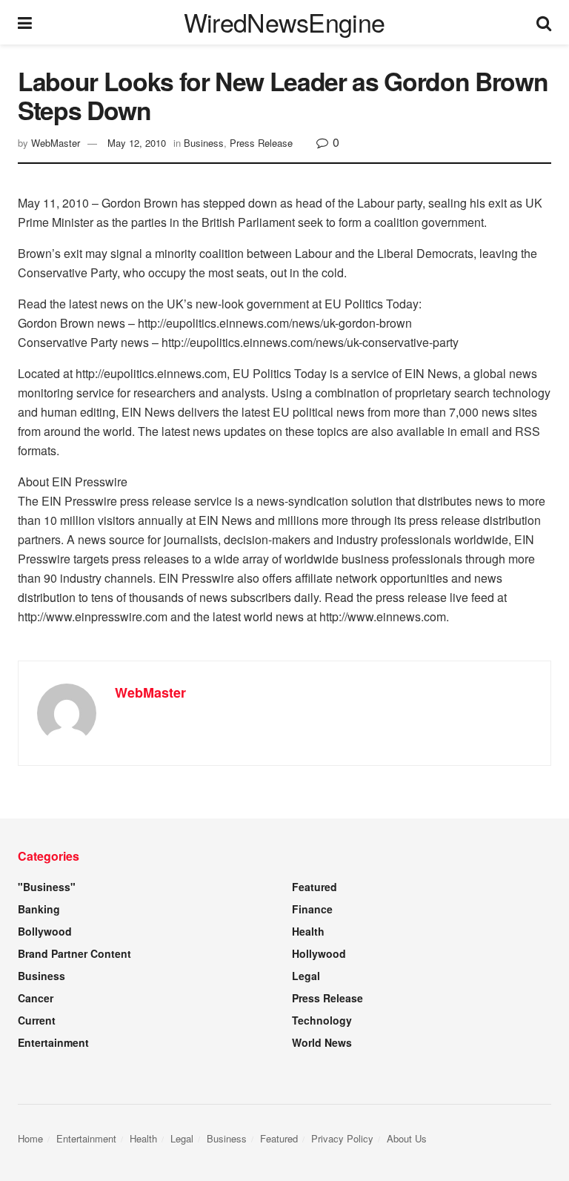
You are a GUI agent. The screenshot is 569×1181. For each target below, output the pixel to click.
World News (322, 1042)
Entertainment (53, 1042)
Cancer (35, 997)
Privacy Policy (342, 1138)
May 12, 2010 (136, 143)
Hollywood (319, 953)
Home (30, 1138)
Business (204, 143)
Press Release (261, 143)
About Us (407, 1138)
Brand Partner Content (74, 953)
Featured (314, 886)
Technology (322, 1020)
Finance (312, 909)
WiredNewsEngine (284, 22)
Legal (306, 975)
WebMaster (55, 143)
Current (37, 1020)
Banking (39, 909)
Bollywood (45, 931)
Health (308, 931)
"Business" (47, 886)
